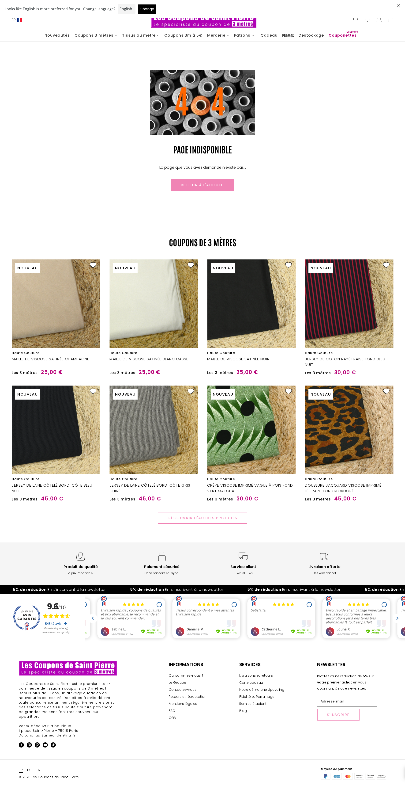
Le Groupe (177, 682)
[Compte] (379, 20)
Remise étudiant (252, 703)
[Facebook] (21, 745)
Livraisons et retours (256, 675)
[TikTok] (53, 745)
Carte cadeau (251, 682)
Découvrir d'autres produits (202, 518)
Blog (243, 710)
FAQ (172, 710)
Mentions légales (183, 703)
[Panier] (391, 20)
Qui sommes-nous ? (186, 675)
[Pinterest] (37, 745)
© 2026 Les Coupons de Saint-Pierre (49, 777)
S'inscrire (338, 714)
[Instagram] (29, 745)
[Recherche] (355, 20)
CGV (172, 717)
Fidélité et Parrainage (256, 696)
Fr (14, 20)
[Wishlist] (367, 20)
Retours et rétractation (187, 696)
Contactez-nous (182, 689)
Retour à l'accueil (203, 185)
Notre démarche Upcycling (261, 689)
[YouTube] (45, 745)
